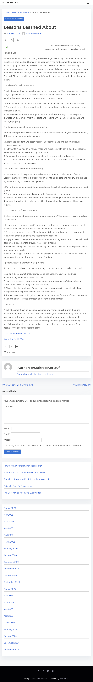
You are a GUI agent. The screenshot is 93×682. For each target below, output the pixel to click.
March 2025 (9, 622)
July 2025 (8, 595)
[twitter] (11, 40)
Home (6, 12)
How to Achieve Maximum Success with (23, 466)
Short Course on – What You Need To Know (24, 472)
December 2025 (11, 562)
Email (7, 434)
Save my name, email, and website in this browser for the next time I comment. (44, 445)
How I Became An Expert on (17, 333)
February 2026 (11, 548)
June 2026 (9, 521)
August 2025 (10, 589)
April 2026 (8, 535)
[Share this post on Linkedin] (18, 40)
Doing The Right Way (14, 339)
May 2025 (8, 609)
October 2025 (10, 575)
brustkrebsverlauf (33, 34)
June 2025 (9, 602)
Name (7, 428)
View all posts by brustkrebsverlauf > (35, 374)
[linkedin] (53, 672)
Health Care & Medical (20, 12)
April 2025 (8, 616)
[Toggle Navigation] (88, 2)
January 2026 (10, 555)
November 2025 (11, 568)
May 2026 (8, 528)
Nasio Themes (41, 678)
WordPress (64, 678)
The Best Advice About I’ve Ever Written (22, 493)
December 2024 (11, 643)
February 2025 (10, 629)
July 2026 (8, 515)
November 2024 (11, 649)
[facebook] (5, 40)
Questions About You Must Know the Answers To (27, 479)
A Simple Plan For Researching (18, 486)
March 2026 (9, 542)
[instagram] (43, 672)
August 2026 (10, 508)
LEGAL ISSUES (10, 2)
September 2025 (12, 582)
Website (8, 440)
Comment (9, 406)
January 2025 (10, 636)
